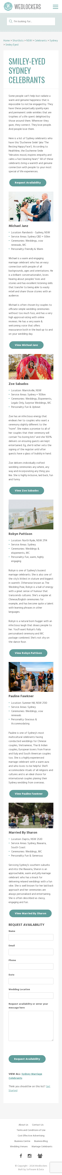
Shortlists (18, 41)
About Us (23, 1125)
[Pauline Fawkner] (31, 691)
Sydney (54, 41)
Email (12, 946)
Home (6, 41)
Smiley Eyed (12, 45)
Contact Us (37, 1125)
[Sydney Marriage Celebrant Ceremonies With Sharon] (31, 827)
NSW (29, 41)
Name (12, 931)
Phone (12, 960)
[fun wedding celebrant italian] (31, 378)
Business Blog (41, 1141)
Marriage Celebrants (42, 1146)
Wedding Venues (19, 1146)
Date (11, 975)
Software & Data (35, 1169)
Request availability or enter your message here (28, 1006)
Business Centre (22, 1141)
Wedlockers (22, 6)
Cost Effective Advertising (31, 1136)
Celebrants (41, 41)
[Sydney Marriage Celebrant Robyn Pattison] (31, 528)
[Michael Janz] (31, 220)
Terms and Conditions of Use (31, 1130)
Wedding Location (19, 990)
